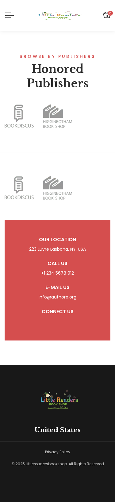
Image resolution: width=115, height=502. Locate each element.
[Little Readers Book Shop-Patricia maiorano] (58, 15)
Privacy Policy (57, 451)
